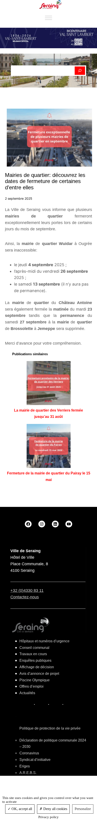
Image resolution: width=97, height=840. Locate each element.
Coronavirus (29, 753)
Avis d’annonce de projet (39, 673)
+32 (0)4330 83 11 (27, 590)
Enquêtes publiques (35, 660)
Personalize (83, 809)
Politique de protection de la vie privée (50, 728)
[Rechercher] (80, 70)
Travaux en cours (33, 654)
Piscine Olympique (34, 680)
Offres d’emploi (31, 686)
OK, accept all (21, 809)
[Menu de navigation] (48, 18)
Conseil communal (34, 648)
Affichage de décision (36, 667)
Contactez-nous (24, 597)
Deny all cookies (54, 809)
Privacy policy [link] (48, 817)
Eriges (24, 766)
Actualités (27, 693)
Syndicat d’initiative (35, 760)
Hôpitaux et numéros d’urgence (44, 641)
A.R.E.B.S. (28, 773)
